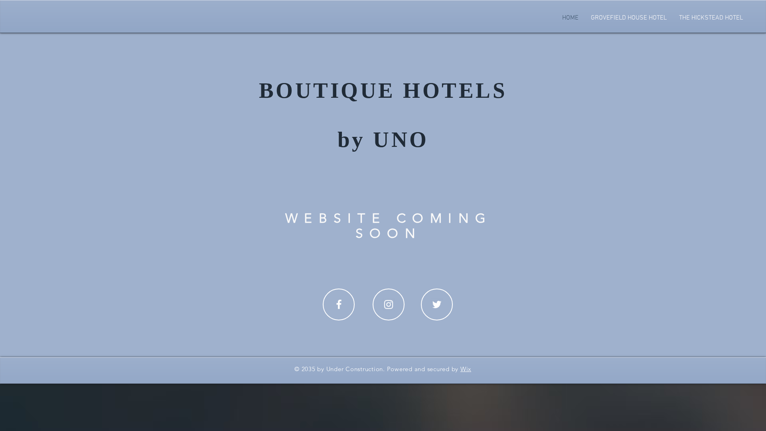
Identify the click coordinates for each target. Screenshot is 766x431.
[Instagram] (389, 304)
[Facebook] (339, 304)
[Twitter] (437, 304)
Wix (465, 369)
